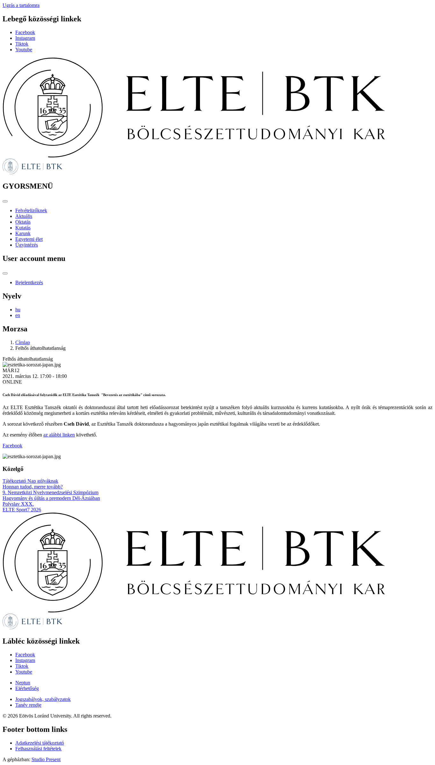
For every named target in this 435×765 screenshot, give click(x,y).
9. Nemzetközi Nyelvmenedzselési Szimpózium (50, 492)
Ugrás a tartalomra (21, 5)
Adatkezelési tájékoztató (39, 743)
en (17, 315)
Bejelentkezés (29, 282)
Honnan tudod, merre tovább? (33, 486)
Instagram (25, 38)
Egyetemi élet (29, 239)
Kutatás (23, 227)
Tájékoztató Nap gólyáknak (30, 481)
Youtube (23, 49)
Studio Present (46, 759)
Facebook (25, 32)
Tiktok (21, 44)
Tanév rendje (28, 705)
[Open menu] (5, 201)
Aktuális (23, 216)
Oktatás (23, 222)
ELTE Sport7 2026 (22, 509)
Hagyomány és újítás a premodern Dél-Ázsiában (51, 498)
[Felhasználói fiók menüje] (5, 273)
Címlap (22, 342)
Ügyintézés (26, 245)
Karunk (23, 233)
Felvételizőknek (31, 210)
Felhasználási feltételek (38, 748)
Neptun (22, 682)
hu (17, 309)
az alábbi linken (59, 434)
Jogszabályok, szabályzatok (43, 699)
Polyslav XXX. (18, 504)
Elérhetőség (27, 688)
